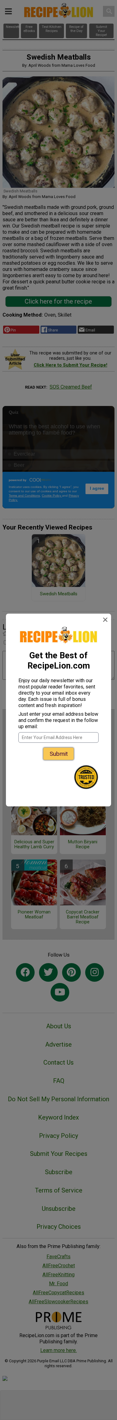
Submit (59, 753)
